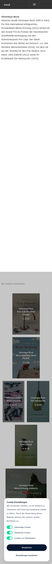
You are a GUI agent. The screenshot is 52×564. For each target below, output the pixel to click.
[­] (44, 4)
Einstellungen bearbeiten (27, 555)
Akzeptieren (27, 547)
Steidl (7, 5)
